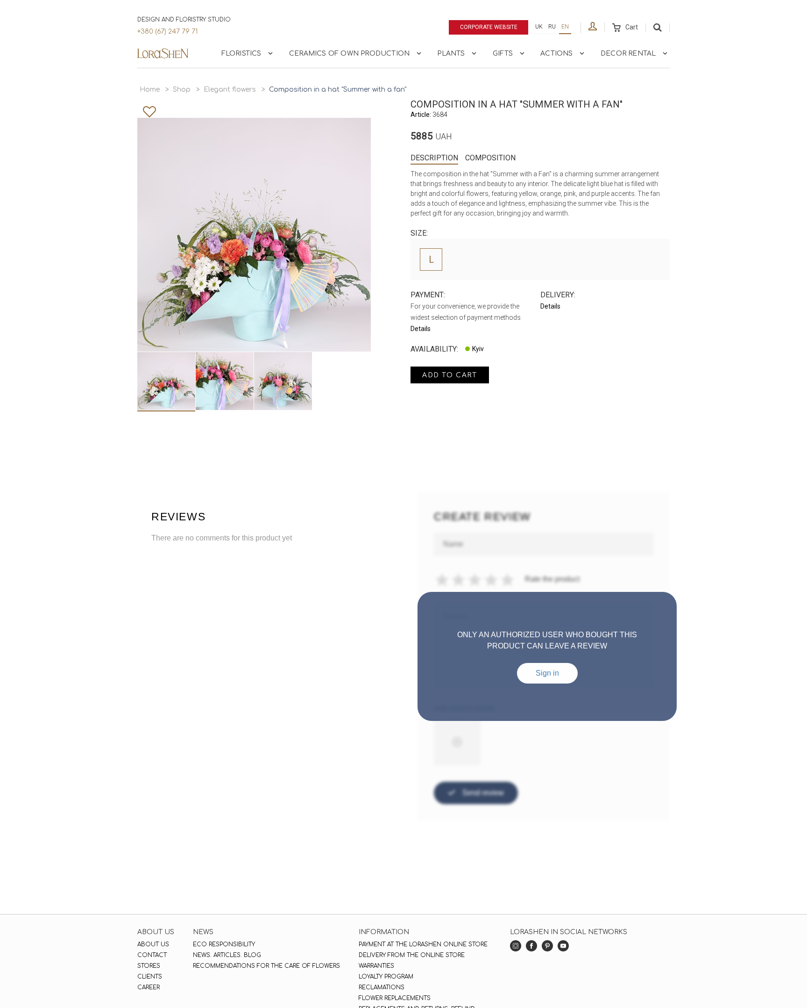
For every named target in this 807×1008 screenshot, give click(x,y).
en (565, 26)
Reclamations (381, 987)
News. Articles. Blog (227, 955)
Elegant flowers (230, 89)
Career (148, 987)
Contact (152, 955)
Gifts (503, 53)
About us (153, 944)
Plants (451, 53)
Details (421, 328)
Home (150, 89)
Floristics (241, 53)
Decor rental (628, 53)
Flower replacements (395, 998)
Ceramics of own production (349, 53)
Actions (556, 53)
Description (434, 157)
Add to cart (449, 375)
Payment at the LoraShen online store (423, 944)
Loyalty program (386, 976)
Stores (148, 966)
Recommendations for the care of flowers (266, 966)
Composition (490, 157)
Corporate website (488, 27)
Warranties (376, 966)
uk (539, 26)
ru (552, 26)
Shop (182, 89)
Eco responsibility (224, 944)
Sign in (547, 673)
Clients (149, 976)
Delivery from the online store (412, 955)
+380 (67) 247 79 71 (167, 31)
